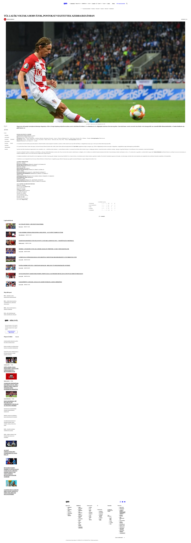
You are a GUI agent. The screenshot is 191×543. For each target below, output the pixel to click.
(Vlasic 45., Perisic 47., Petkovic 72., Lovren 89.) (37, 181)
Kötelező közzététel (121, 515)
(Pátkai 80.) (25, 177)
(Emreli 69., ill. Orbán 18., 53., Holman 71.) (32, 173)
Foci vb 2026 (21, 251)
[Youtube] (124, 501)
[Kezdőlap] (65, 3)
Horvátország (12, 139)
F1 (96, 3)
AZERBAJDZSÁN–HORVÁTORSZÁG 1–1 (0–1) (26, 135)
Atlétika (90, 507)
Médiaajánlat (122, 508)
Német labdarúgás (80, 514)
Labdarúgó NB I (7, 364)
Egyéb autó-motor (111, 518)
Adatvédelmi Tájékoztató (122, 529)
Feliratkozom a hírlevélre (11, 332)
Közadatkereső (122, 524)
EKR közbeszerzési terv (122, 518)
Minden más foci (21, 243)
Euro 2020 (6, 149)
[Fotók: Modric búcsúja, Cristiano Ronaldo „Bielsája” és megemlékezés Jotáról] (11, 269)
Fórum (111, 521)
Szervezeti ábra (122, 520)
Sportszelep (109, 505)
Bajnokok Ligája (80, 517)
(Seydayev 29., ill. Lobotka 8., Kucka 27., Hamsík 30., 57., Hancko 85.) (35, 175)
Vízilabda (100, 517)
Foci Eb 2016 (79, 523)
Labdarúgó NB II (69, 510)
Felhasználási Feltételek (122, 531)
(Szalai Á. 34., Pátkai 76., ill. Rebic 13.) (30, 169)
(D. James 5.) (23, 168)
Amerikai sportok (100, 516)
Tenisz (90, 515)
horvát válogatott (7, 141)
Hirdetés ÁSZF (122, 525)
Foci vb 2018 (79, 520)
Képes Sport (97, 8)
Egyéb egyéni (90, 517)
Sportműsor (93, 8)
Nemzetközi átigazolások (80, 527)
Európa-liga (80, 518)
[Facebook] (122, 501)
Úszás (90, 508)
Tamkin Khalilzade (7, 147)
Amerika (93, 3)
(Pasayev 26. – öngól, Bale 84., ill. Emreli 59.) (30, 179)
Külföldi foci (78, 505)
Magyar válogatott (69, 515)
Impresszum (122, 507)
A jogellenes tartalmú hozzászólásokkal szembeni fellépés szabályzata (122, 512)
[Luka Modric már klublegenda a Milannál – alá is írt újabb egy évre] (11, 236)
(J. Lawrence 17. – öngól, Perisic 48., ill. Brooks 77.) (31, 172)
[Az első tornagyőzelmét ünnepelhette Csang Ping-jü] (11, 446)
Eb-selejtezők (6, 139)
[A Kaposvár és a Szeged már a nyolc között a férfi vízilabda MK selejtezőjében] (11, 486)
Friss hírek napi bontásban (86, 8)
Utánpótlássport (111, 8)
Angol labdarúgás (80, 508)
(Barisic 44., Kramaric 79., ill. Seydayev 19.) (31, 164)
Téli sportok (90, 519)
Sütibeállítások (122, 533)
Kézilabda (101, 511)
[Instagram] (120, 501)
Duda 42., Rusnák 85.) (27, 165)
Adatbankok (72, 3)
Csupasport (102, 8)
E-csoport (11, 143)
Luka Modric (6, 135)
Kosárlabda (101, 512)
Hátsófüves (69, 511)
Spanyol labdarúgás (7, 398)
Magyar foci (68, 505)
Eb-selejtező (6, 143)
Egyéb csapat (100, 519)
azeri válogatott (7, 137)
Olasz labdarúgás (80, 512)
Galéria (108, 3)
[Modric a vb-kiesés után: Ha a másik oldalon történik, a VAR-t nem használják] (11, 253)
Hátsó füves (106, 8)
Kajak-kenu (90, 510)
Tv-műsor (111, 522)
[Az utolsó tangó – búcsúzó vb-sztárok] (11, 228)
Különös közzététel (121, 522)
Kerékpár (90, 512)
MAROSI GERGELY (10, 19)
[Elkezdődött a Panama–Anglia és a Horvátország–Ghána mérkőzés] (11, 286)
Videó (110, 523)
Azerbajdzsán (6, 145)
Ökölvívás (90, 513)
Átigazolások (70, 513)
